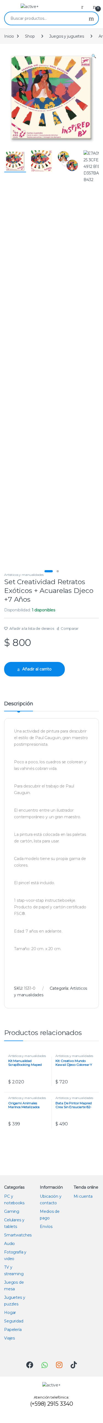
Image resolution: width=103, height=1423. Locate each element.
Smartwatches (18, 1235)
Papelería (13, 1329)
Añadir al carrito (37, 669)
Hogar (10, 1312)
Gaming (11, 1211)
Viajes (9, 1338)
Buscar (91, 18)
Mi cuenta (83, 1196)
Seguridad (13, 1321)
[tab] (18, 706)
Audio (9, 1243)
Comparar (70, 628)
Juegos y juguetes (66, 36)
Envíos (46, 1226)
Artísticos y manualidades (24, 575)
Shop (30, 36)
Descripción (18, 704)
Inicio (9, 36)
